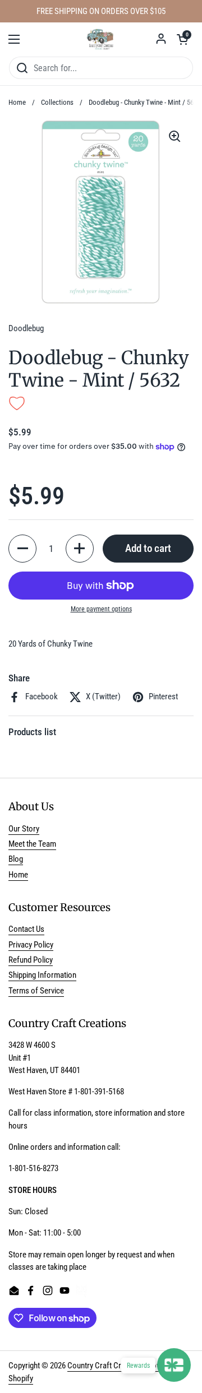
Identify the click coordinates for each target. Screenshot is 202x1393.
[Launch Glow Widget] (174, 1365)
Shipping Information (42, 975)
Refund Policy (30, 960)
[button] (182, 39)
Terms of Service (36, 991)
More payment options (101, 609)
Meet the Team (32, 844)
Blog (15, 859)
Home (17, 102)
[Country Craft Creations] (101, 39)
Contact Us (26, 929)
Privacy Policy (30, 945)
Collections (57, 102)
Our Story (23, 829)
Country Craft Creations (106, 1366)
